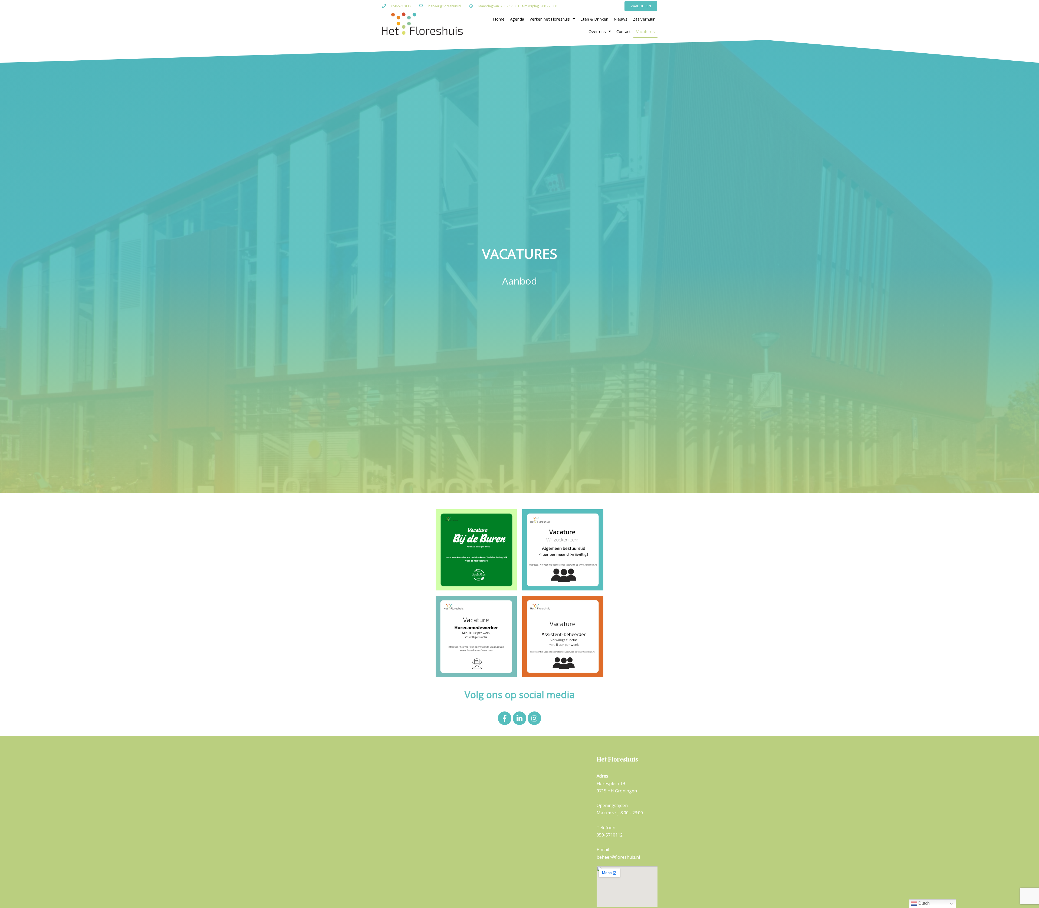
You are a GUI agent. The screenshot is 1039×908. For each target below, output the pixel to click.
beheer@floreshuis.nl (444, 6)
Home (499, 19)
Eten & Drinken (594, 19)
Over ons (597, 31)
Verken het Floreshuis (550, 19)
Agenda (517, 19)
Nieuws (620, 19)
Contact (623, 31)
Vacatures (645, 31)
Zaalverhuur (644, 19)
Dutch (923, 903)
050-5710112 (401, 6)
